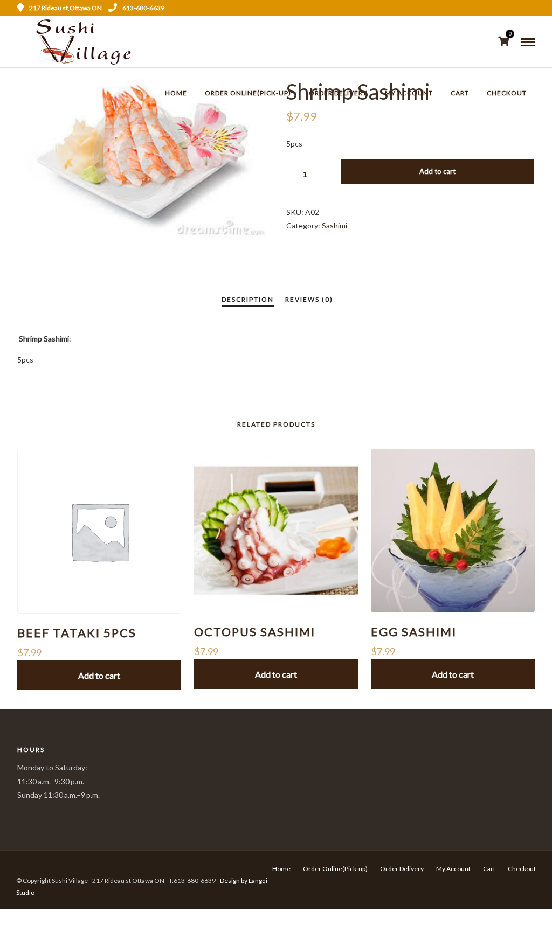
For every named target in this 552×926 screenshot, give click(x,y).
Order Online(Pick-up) (248, 93)
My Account (409, 93)
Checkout (507, 93)
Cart (460, 93)
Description (248, 299)
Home (176, 93)
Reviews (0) (309, 299)
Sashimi (334, 225)
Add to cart (437, 171)
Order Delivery (338, 93)
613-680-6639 (143, 8)
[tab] (247, 299)
